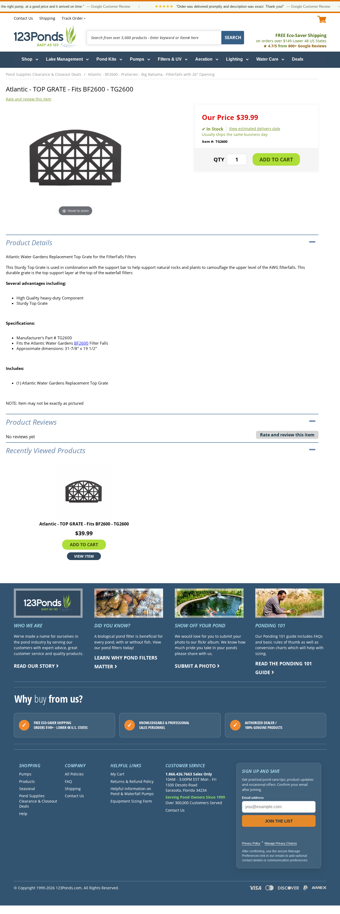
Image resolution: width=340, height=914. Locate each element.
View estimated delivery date (254, 128)
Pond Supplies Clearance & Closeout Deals (38, 801)
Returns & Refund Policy (132, 781)
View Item (84, 556)
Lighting (234, 59)
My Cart (117, 774)
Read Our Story (34, 666)
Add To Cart (84, 545)
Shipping (47, 18)
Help (23, 813)
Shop (27, 59)
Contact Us (23, 18)
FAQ (68, 781)
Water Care (267, 59)
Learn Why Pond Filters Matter (125, 662)
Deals (297, 59)
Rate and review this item (28, 99)
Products (27, 781)
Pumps (137, 59)
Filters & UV (170, 59)
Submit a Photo (195, 666)
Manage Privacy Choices (281, 843)
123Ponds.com (46, 36)
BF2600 (81, 343)
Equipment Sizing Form (131, 801)
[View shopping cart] (321, 19)
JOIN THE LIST (279, 821)
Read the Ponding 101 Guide (283, 667)
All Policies (74, 774)
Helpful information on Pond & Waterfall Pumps (132, 791)
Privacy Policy (251, 843)
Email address (253, 798)
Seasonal (27, 788)
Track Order (72, 18)
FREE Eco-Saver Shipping (291, 37)
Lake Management (64, 59)
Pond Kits (106, 59)
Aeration (203, 59)
